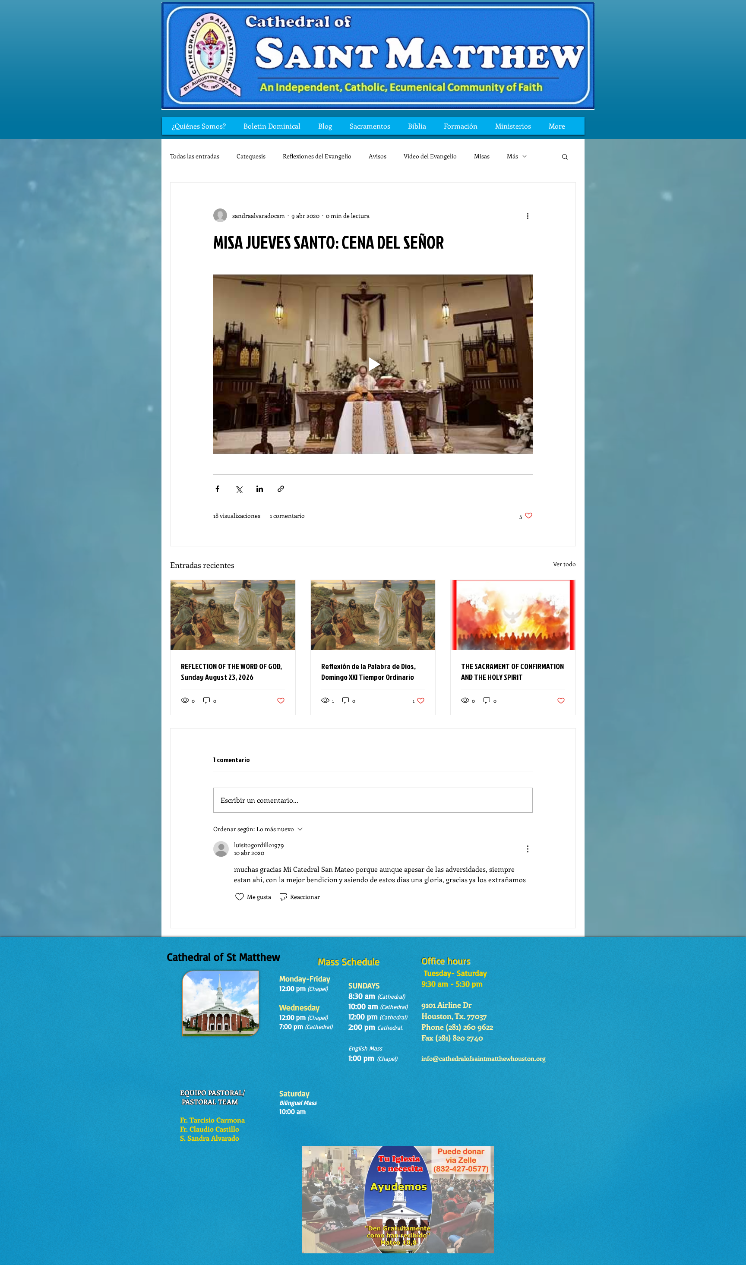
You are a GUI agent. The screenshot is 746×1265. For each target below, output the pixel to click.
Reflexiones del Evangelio (317, 156)
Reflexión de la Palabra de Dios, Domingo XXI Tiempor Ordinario (368, 671)
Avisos (377, 156)
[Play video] (373, 364)
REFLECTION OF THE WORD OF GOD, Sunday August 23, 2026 (231, 671)
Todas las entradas (194, 156)
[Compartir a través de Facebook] (217, 489)
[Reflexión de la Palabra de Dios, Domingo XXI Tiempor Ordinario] (373, 615)
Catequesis (251, 156)
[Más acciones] (527, 215)
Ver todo (564, 564)
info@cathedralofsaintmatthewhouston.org (483, 1058)
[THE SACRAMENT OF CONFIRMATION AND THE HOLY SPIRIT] (513, 615)
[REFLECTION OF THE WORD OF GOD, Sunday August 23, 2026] (233, 615)
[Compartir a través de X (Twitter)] (238, 489)
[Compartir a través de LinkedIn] (260, 489)
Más (512, 156)
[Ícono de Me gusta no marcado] (239, 897)
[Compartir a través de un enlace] (281, 489)
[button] (565, 156)
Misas (482, 156)
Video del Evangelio (430, 156)
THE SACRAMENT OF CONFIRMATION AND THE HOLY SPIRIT (512, 671)
